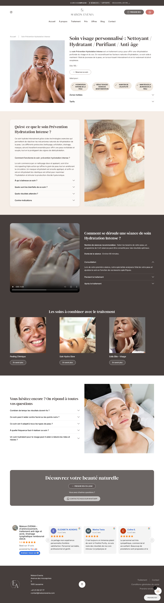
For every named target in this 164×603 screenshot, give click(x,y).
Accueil (52, 21)
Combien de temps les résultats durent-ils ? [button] (29, 410)
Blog (102, 21)
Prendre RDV (152, 598)
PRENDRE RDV (135, 12)
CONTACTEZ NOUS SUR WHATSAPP (83, 499)
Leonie (96, 529)
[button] (82, 584)
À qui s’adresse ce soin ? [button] (26, 180)
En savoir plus (18, 362)
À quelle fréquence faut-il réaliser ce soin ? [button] (29, 430)
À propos (63, 21)
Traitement (76, 21)
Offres (94, 21)
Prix (86, 21)
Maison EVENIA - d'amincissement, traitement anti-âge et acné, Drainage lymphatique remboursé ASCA (31, 532)
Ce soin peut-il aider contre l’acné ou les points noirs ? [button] (34, 417)
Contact (111, 21)
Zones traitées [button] (76, 95)
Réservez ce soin (82, 72)
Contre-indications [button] (23, 200)
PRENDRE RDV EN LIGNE (83, 486)
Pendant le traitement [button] (94, 277)
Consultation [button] (90, 262)
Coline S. (62, 529)
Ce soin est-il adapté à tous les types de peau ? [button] (31, 424)
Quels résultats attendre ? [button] (26, 193)
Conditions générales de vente (145, 584)
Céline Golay (133, 529)
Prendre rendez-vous (149, 588)
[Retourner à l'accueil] (82, 12)
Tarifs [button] (72, 101)
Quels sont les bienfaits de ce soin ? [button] (31, 187)
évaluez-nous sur (28, 553)
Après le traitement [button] (92, 283)
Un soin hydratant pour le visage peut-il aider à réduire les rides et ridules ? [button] (40, 438)
